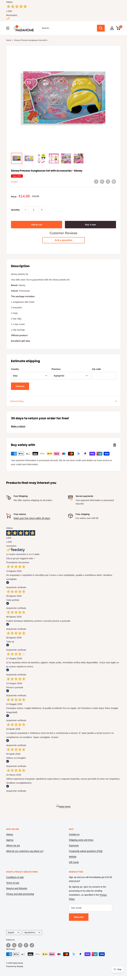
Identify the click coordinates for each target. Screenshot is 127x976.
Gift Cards (74, 862)
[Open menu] (7, 28)
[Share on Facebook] (96, 181)
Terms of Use (12, 882)
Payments (74, 845)
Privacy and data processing (20, 894)
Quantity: (15, 210)
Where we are (13, 845)
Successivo (23, 562)
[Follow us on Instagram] (20, 945)
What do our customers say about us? (25, 851)
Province (56, 369)
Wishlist (72, 856)
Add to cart (36, 224)
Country (15, 369)
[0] (118, 28)
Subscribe (79, 917)
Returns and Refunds (16, 888)
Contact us (74, 834)
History (9, 834)
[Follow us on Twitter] (14, 945)
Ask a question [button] (63, 240)
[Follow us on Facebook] (8, 945)
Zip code (96, 369)
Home (8, 40)
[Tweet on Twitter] (108, 181)
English (11, 932)
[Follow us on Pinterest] (26, 945)
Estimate (20, 386)
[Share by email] (114, 181)
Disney (14, 182)
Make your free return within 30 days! (32, 518)
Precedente (12, 562)
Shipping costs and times (81, 840)
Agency (9, 840)
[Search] (101, 28)
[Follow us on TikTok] (32, 945)
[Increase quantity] (42, 209)
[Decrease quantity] (25, 209)
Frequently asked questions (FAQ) (86, 851)
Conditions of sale (15, 877)
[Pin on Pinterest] (102, 181)
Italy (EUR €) (29, 932)
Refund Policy (17, 401)
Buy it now (90, 224)
